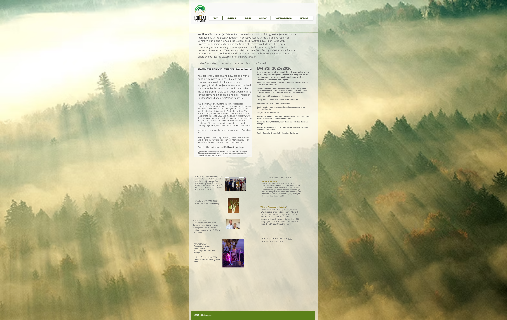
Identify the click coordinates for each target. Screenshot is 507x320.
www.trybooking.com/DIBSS (294, 92)
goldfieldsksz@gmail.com (293, 72)
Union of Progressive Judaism (255, 44)
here (290, 238)
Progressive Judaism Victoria (213, 44)
